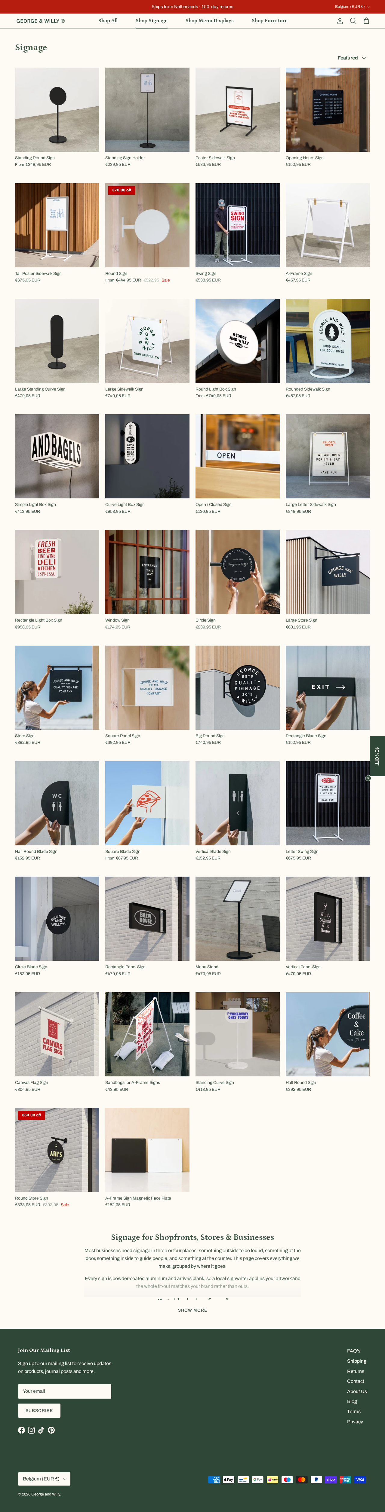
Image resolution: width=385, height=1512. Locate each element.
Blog (352, 1401)
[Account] (338, 21)
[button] (377, 756)
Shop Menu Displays (210, 21)
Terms (354, 1411)
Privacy (355, 1421)
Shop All (108, 21)
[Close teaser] (368, 778)
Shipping (356, 1361)
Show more (192, 1310)
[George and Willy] (40, 21)
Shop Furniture (270, 21)
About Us (357, 1391)
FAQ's (353, 1350)
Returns (355, 1371)
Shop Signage (152, 21)
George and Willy (45, 1494)
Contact (355, 1381)
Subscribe (39, 1410)
